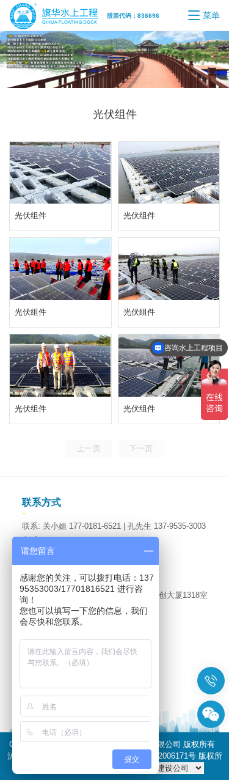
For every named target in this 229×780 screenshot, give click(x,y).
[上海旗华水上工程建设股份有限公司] (58, 15)
